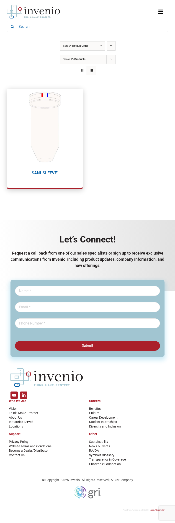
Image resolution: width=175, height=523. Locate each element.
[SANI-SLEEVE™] (45, 127)
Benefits (95, 408)
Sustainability (98, 441)
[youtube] (14, 395)
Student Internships (103, 422)
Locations (16, 426)
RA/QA (94, 450)
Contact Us (17, 455)
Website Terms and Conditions (30, 446)
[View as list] (91, 70)
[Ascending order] (111, 46)
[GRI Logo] (87, 487)
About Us (15, 417)
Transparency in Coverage (107, 459)
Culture (94, 413)
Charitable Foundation (105, 464)
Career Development (103, 417)
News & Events (99, 446)
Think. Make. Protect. (24, 413)
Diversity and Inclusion (105, 426)
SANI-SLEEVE (45, 172)
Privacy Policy (18, 441)
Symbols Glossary (101, 455)
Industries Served (21, 422)
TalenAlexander (157, 510)
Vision (13, 408)
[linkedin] (23, 395)
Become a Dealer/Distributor (29, 450)
